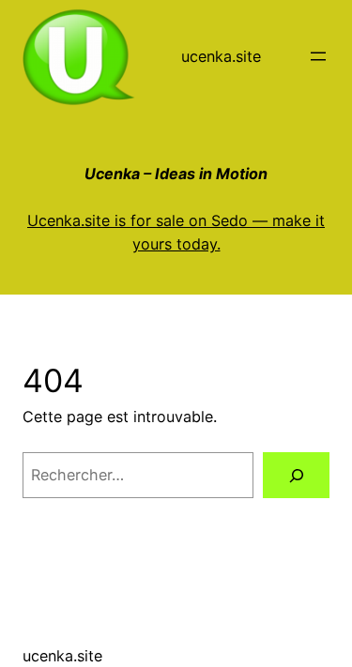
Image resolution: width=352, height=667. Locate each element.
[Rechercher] (296, 475)
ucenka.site (221, 56)
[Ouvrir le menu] (318, 56)
